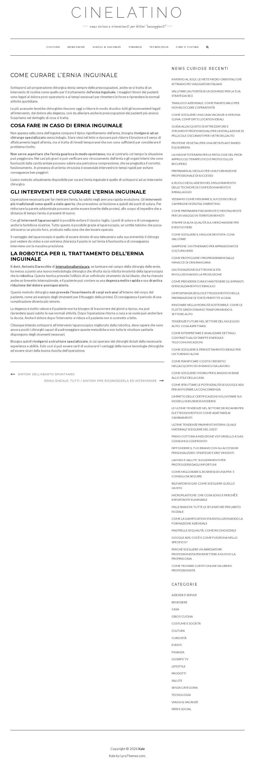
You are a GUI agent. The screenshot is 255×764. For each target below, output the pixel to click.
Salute (177, 680)
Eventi (177, 645)
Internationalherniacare (72, 266)
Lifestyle (179, 666)
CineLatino (127, 12)
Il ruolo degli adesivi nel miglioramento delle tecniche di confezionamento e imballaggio (204, 187)
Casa (175, 609)
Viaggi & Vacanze (107, 47)
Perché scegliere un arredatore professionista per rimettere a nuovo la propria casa (204, 553)
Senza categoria (185, 687)
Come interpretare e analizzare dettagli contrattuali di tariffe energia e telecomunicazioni (204, 337)
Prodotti (179, 673)
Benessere (76, 47)
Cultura (53, 47)
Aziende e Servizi (184, 595)
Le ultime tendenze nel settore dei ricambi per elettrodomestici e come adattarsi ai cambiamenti (208, 412)
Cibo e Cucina (187, 47)
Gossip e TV (180, 659)
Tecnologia (159, 47)
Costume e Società (186, 623)
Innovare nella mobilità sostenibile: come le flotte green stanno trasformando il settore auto (207, 309)
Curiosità (179, 638)
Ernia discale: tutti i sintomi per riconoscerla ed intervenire (100, 380)
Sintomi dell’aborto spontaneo (46, 374)
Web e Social (181, 709)
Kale (141, 749)
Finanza (135, 47)
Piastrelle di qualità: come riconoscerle (204, 530)
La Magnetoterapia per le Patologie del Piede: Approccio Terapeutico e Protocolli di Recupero (207, 159)
